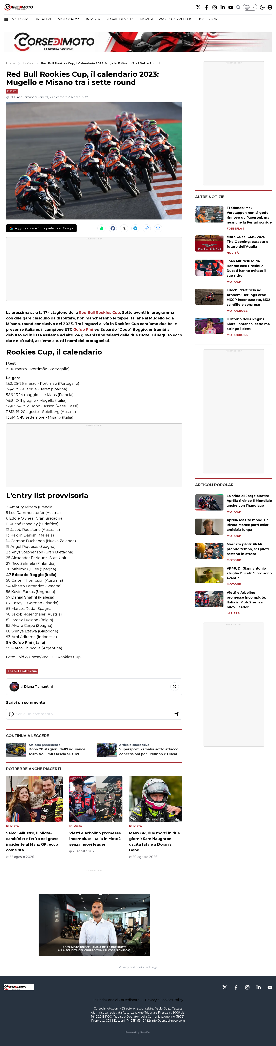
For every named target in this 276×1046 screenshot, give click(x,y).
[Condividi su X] (124, 228)
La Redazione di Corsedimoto (116, 1000)
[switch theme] (262, 7)
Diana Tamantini (25, 97)
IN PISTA (93, 19)
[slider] (90, 953)
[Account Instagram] (214, 7)
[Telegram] (135, 228)
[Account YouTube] (230, 7)
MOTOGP (20, 19)
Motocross (237, 311)
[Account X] (198, 7)
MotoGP (234, 282)
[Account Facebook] (206, 7)
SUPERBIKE (43, 19)
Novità (233, 253)
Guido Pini (83, 329)
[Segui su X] (174, 686)
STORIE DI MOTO (120, 19)
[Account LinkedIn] (222, 7)
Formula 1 (235, 228)
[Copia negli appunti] (147, 228)
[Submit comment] (176, 714)
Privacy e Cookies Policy (164, 1000)
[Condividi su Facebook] (113, 228)
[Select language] (250, 7)
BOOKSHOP (207, 19)
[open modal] (270, 7)
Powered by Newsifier (138, 1032)
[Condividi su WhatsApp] (101, 228)
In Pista (11, 91)
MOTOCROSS (69, 19)
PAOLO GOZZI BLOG (175, 19)
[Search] (238, 7)
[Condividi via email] (158, 228)
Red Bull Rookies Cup (99, 312)
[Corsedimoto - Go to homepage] (19, 987)
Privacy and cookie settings (138, 967)
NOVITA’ (147, 19)
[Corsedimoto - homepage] (24, 7)
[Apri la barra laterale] (6, 19)
